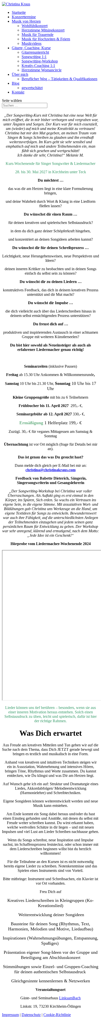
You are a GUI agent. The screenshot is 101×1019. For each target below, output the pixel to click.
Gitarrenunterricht (35, 52)
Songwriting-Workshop (40, 61)
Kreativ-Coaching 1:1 (38, 65)
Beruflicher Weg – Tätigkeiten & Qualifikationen (59, 79)
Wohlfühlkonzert (35, 26)
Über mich (20, 74)
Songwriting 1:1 (34, 57)
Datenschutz (31, 1015)
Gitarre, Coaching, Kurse (31, 48)
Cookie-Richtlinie (57, 1015)
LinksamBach (70, 998)
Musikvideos (31, 43)
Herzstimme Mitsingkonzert (43, 30)
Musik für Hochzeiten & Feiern (46, 39)
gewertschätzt (32, 88)
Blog (15, 83)
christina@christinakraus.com (50, 470)
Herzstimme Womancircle (42, 70)
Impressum (10, 1015)
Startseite (19, 12)
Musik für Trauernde (37, 34)
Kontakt (18, 92)
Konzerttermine (24, 17)
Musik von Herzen (26, 21)
